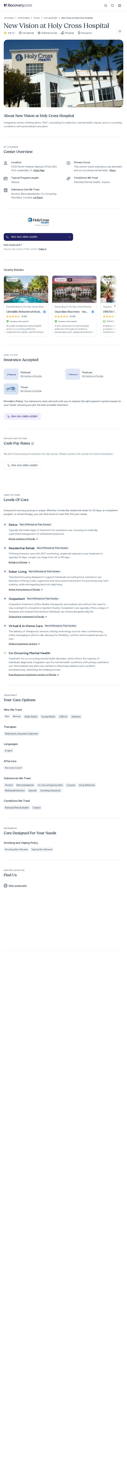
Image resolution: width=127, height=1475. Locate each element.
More (113, 170)
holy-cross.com (12, 244)
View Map (38, 170)
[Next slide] (115, 306)
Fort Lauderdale (50, 18)
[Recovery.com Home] (18, 5)
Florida (36, 18)
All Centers (9, 18)
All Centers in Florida (31, 376)
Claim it (42, 249)
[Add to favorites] (119, 31)
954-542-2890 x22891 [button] (24, 416)
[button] (119, 5)
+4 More (38, 197)
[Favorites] (112, 5)
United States (23, 18)
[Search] (105, 5)
